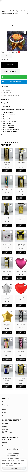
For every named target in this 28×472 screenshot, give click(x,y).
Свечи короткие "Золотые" (21, 245)
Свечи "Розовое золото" (7, 352)
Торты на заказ (4, 25)
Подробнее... (9, 465)
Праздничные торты (17, 25)
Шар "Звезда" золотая (7, 324)
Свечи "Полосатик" (7, 271)
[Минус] (3, 56)
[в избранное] (25, 32)
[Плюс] (10, 56)
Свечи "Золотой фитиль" (21, 379)
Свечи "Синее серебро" (7, 379)
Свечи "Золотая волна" (21, 163)
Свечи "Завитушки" (7, 190)
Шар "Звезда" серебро (7, 297)
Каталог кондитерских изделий (16, 24)
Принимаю (14, 468)
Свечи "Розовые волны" (21, 352)
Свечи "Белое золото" (21, 190)
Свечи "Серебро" (21, 324)
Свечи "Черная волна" (7, 217)
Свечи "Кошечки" (7, 244)
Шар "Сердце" (21, 297)
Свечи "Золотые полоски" (7, 163)
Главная (3, 24)
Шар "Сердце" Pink (21, 271)
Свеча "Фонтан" (21, 217)
